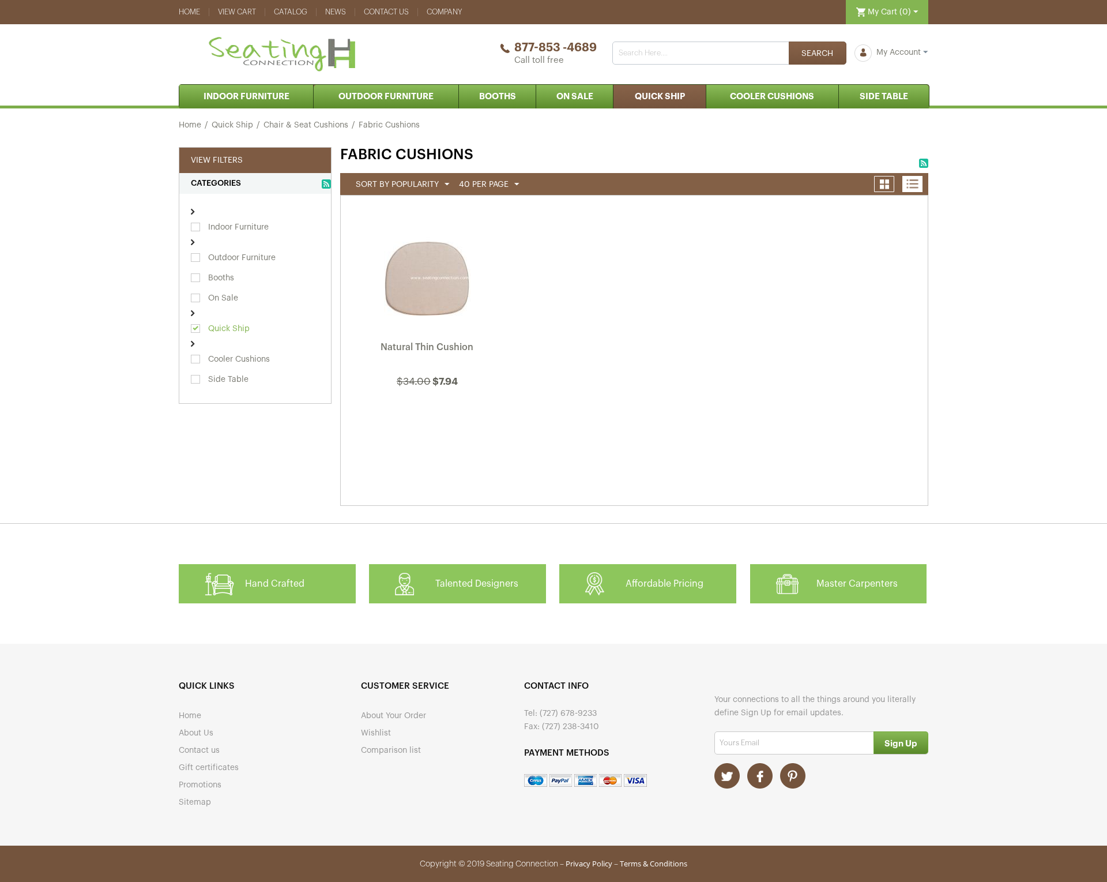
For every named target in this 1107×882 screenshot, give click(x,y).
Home (189, 12)
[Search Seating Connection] (817, 53)
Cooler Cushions (772, 96)
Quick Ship (660, 96)
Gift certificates (209, 768)
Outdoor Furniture (386, 96)
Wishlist (376, 733)
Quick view (428, 412)
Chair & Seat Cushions (305, 125)
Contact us (386, 12)
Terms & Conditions (653, 863)
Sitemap (195, 802)
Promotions (200, 785)
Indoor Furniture (246, 96)
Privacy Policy (589, 863)
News (335, 12)
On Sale (574, 96)
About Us (196, 733)
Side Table (884, 96)
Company (444, 12)
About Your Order (393, 716)
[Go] (900, 742)
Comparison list (391, 750)
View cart (237, 12)
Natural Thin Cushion (427, 347)
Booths (497, 96)
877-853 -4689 (555, 48)
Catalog (290, 12)
